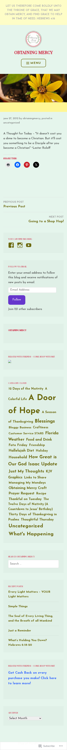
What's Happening (31, 534)
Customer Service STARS (26, 433)
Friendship (37, 445)
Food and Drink (39, 440)
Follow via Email (17, 266)
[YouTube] (29, 245)
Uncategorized (11, 122)
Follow (16, 299)
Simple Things (18, 606)
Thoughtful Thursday (37, 519)
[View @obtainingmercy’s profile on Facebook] (11, 245)
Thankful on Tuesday (25, 499)
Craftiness (40, 427)
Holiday (42, 450)
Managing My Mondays (27, 482)
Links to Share (35, 477)
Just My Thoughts (26, 471)
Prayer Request (21, 493)
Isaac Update (42, 464)
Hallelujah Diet (21, 451)
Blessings (45, 421)
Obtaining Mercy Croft (28, 488)
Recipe (41, 493)
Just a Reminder (19, 630)
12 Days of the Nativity (26, 388)
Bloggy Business (20, 427)
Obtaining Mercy (33, 52)
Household (18, 457)
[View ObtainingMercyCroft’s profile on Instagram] (20, 245)
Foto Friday (18, 445)
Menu (35, 63)
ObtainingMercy (31, 118)
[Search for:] (33, 563)
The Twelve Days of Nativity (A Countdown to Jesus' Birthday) (30, 504)
